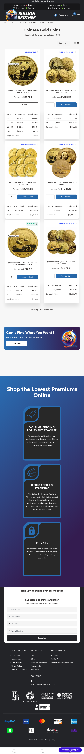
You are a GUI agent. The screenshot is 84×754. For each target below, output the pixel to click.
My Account (15, 659)
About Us (54, 655)
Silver (33, 659)
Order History (16, 662)
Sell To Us (54, 659)
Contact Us (16, 343)
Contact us (15, 655)
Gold (33, 655)
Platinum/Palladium (39, 662)
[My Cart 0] (73, 15)
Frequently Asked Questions (62, 662)
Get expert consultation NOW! (47, 35)
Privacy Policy (16, 666)
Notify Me (23, 105)
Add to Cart (66, 105)
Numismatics (36, 666)
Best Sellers (35, 669)
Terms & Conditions (18, 669)
